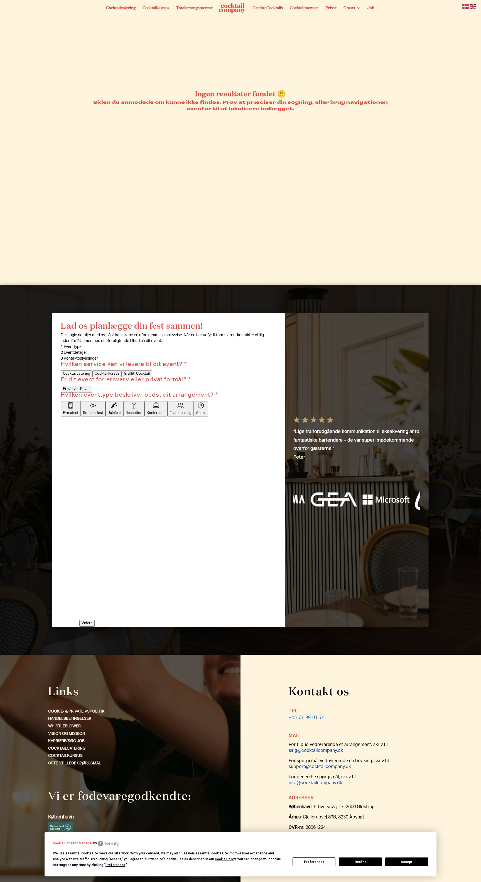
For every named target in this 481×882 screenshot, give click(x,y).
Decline (360, 862)
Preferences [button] (115, 865)
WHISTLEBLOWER (64, 726)
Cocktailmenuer (304, 8)
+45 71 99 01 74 (307, 718)
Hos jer (115, 428)
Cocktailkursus (156, 8)
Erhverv (69, 389)
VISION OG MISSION (66, 734)
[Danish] (466, 7)
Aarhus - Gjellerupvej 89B (83, 428)
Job (370, 8)
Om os (349, 8)
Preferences (314, 862)
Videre (87, 623)
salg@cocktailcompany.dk (316, 751)
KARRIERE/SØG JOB (66, 741)
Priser (331, 8)
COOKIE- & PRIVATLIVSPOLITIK (76, 712)
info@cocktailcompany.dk (315, 783)
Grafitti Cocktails (267, 8)
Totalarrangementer (194, 8)
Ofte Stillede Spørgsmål (74, 763)
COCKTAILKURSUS (65, 756)
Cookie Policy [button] (225, 859)
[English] (473, 7)
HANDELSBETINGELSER (69, 719)
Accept (407, 862)
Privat (85, 389)
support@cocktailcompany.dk (320, 767)
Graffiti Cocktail (137, 374)
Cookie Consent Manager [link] (72, 843)
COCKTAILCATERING (66, 749)
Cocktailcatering (121, 8)
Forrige (69, 603)
